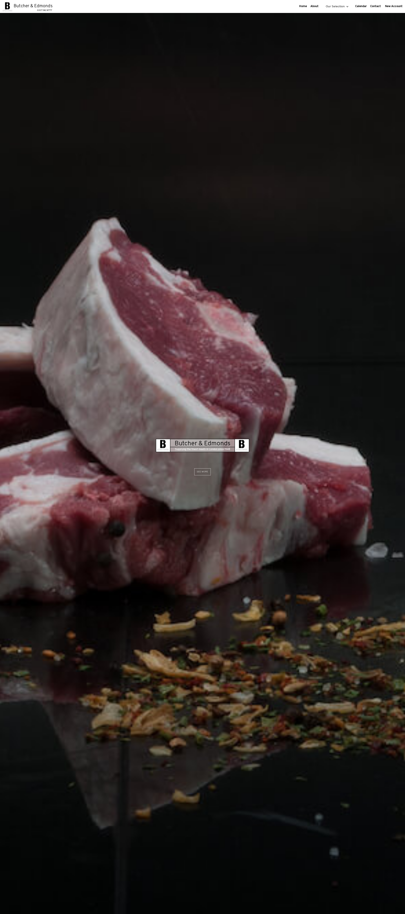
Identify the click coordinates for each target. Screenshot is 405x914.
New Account (394, 6)
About (314, 6)
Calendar (361, 6)
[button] (337, 6)
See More (202, 471)
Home (303, 6)
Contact (376, 6)
